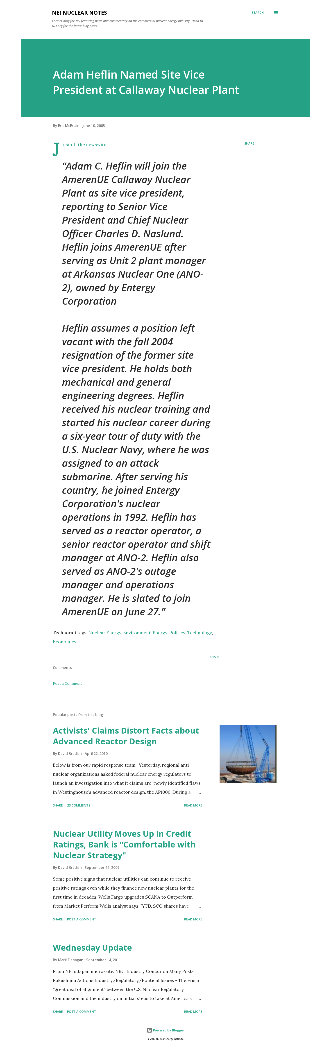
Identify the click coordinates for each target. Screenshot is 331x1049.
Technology (199, 632)
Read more (193, 805)
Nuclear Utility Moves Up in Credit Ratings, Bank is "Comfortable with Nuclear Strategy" (124, 844)
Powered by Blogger (168, 1030)
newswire (96, 144)
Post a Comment (67, 683)
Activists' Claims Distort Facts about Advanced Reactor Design (126, 736)
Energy (160, 632)
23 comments (78, 805)
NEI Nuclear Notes (79, 12)
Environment (137, 632)
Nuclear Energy (104, 632)
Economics (64, 641)
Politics (177, 632)
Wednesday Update (92, 947)
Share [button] (249, 143)
